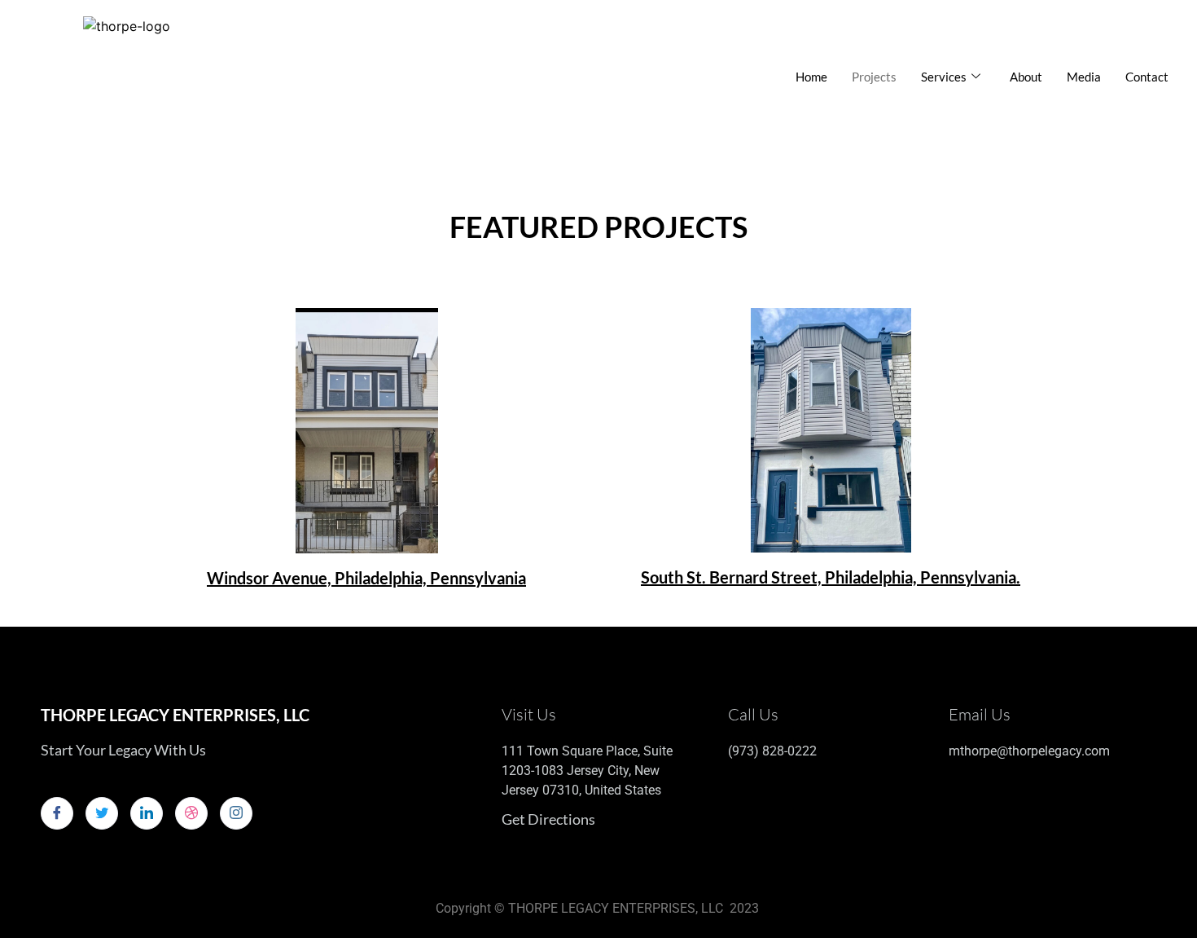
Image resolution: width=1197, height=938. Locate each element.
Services (944, 76)
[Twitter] (102, 813)
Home (811, 76)
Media (1084, 76)
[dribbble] (191, 813)
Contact (1146, 76)
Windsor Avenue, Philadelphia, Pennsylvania (366, 578)
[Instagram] (236, 813)
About (1026, 76)
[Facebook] (57, 813)
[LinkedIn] (146, 813)
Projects (874, 76)
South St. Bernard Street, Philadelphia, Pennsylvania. (830, 577)
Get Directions (548, 819)
